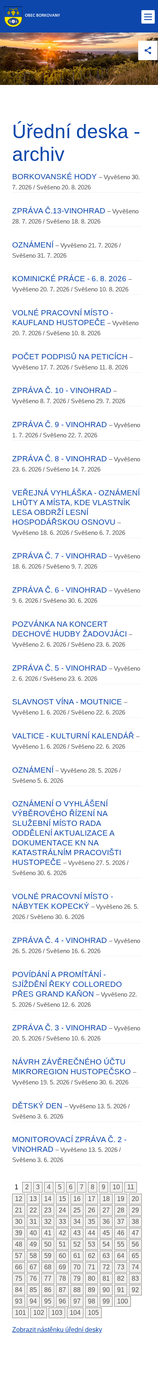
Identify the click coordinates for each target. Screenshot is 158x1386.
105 (93, 1312)
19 (120, 1198)
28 (120, 1210)
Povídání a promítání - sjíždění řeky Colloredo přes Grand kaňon (67, 984)
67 (33, 1267)
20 (135, 1198)
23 (47, 1210)
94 (33, 1301)
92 (135, 1289)
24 (62, 1210)
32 (47, 1221)
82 (120, 1278)
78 (62, 1278)
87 (62, 1289)
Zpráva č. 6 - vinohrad (59, 590)
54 (106, 1244)
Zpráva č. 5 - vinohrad (59, 668)
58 (33, 1255)
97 (77, 1301)
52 (77, 1244)
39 (18, 1233)
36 (106, 1221)
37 (120, 1221)
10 (116, 1187)
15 (62, 1198)
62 (91, 1255)
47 (135, 1233)
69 (62, 1267)
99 (106, 1301)
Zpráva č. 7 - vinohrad (59, 556)
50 (47, 1244)
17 (91, 1198)
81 (106, 1278)
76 (33, 1278)
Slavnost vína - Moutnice (67, 701)
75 (18, 1278)
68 (47, 1267)
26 (91, 1210)
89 (91, 1289)
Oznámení (32, 245)
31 (33, 1221)
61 (77, 1255)
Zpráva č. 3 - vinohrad (59, 1027)
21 (18, 1210)
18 (106, 1198)
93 (18, 1301)
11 (130, 1187)
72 (106, 1267)
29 (135, 1210)
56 (135, 1244)
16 (77, 1198)
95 (47, 1301)
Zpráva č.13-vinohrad (58, 210)
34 (77, 1221)
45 (106, 1233)
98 (91, 1301)
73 (120, 1267)
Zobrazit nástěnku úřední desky (57, 1329)
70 (77, 1267)
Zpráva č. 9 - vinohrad (59, 424)
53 (91, 1244)
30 (18, 1221)
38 (135, 1221)
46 (120, 1233)
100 (122, 1301)
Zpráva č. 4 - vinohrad (59, 940)
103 (56, 1312)
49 (33, 1244)
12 (18, 1198)
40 (33, 1233)
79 (77, 1278)
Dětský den (37, 1105)
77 (47, 1278)
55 (120, 1244)
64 (120, 1255)
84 (18, 1289)
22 (33, 1210)
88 (77, 1289)
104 (75, 1312)
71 (91, 1267)
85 (33, 1289)
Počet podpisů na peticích (70, 356)
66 (18, 1267)
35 (91, 1221)
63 (106, 1255)
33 (62, 1221)
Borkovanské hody (54, 176)
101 (20, 1312)
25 (77, 1210)
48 (18, 1244)
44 (91, 1233)
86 (47, 1289)
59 (47, 1255)
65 (135, 1255)
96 (62, 1301)
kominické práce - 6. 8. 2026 (69, 278)
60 (62, 1255)
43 (77, 1233)
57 (18, 1255)
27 (106, 1210)
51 (62, 1244)
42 (62, 1233)
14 (47, 1198)
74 (135, 1267)
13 (33, 1198)
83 (135, 1278)
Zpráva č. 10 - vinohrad (61, 390)
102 (38, 1312)
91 (120, 1289)
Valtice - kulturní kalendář (73, 736)
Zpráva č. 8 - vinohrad (59, 458)
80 (91, 1278)
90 (106, 1289)
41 (47, 1233)
